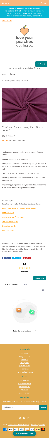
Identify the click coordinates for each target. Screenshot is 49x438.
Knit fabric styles (8, 213)
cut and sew (24, 381)
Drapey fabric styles (9, 226)
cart (43, 64)
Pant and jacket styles (10, 222)
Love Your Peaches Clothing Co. (18, 425)
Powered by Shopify (38, 425)
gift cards (24, 390)
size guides (24, 363)
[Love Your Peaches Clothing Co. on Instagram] (28, 418)
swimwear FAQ (24, 387)
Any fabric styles (8, 230)
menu (7, 3)
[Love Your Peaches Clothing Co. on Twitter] (20, 418)
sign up (43, 407)
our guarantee (24, 357)
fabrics (12, 74)
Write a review (39, 278)
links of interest (24, 393)
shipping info (24, 369)
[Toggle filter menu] (43, 290)
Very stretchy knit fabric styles (13, 217)
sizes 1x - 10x (7, 21)
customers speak (24, 384)
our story (24, 353)
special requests (24, 366)
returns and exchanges (24, 372)
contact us (24, 360)
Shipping (5, 140)
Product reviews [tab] (12, 284)
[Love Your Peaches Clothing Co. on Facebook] (24, 418)
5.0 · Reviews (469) (26, 433)
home (4, 74)
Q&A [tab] (25, 284)
